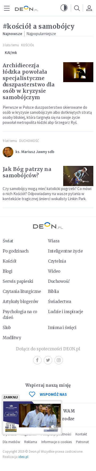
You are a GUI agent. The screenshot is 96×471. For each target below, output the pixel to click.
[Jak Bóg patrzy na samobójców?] (78, 176)
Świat (8, 240)
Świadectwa (59, 301)
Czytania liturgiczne (22, 291)
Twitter (48, 360)
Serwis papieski (18, 281)
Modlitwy (12, 337)
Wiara (53, 240)
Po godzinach (16, 251)
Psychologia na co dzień (20, 314)
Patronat (82, 442)
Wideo (54, 271)
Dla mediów (11, 442)
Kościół (27, 45)
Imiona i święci (62, 327)
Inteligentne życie (65, 251)
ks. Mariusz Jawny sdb (34, 151)
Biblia (53, 291)
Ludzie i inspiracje (65, 311)
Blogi (8, 271)
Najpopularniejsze (41, 33)
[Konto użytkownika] (89, 8)
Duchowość (29, 140)
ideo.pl (23, 457)
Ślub (7, 327)
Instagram (58, 360)
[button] (64, 8)
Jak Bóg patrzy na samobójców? (27, 172)
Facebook (37, 360)
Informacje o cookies (56, 442)
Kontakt (81, 434)
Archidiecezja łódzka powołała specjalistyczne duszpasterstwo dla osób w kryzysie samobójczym (29, 81)
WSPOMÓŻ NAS (53, 394)
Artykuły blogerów (20, 301)
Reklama (30, 442)
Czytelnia (57, 261)
